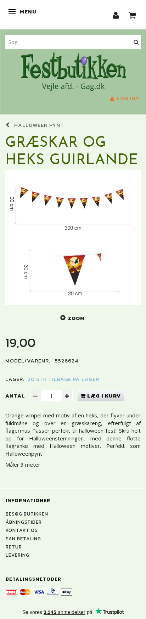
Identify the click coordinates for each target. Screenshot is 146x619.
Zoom (76, 318)
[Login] (116, 15)
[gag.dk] (73, 70)
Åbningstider (24, 521)
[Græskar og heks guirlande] (73, 237)
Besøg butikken (27, 513)
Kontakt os (22, 530)
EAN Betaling (23, 538)
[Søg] (136, 41)
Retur (14, 546)
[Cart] (132, 15)
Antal (16, 396)
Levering (17, 554)
